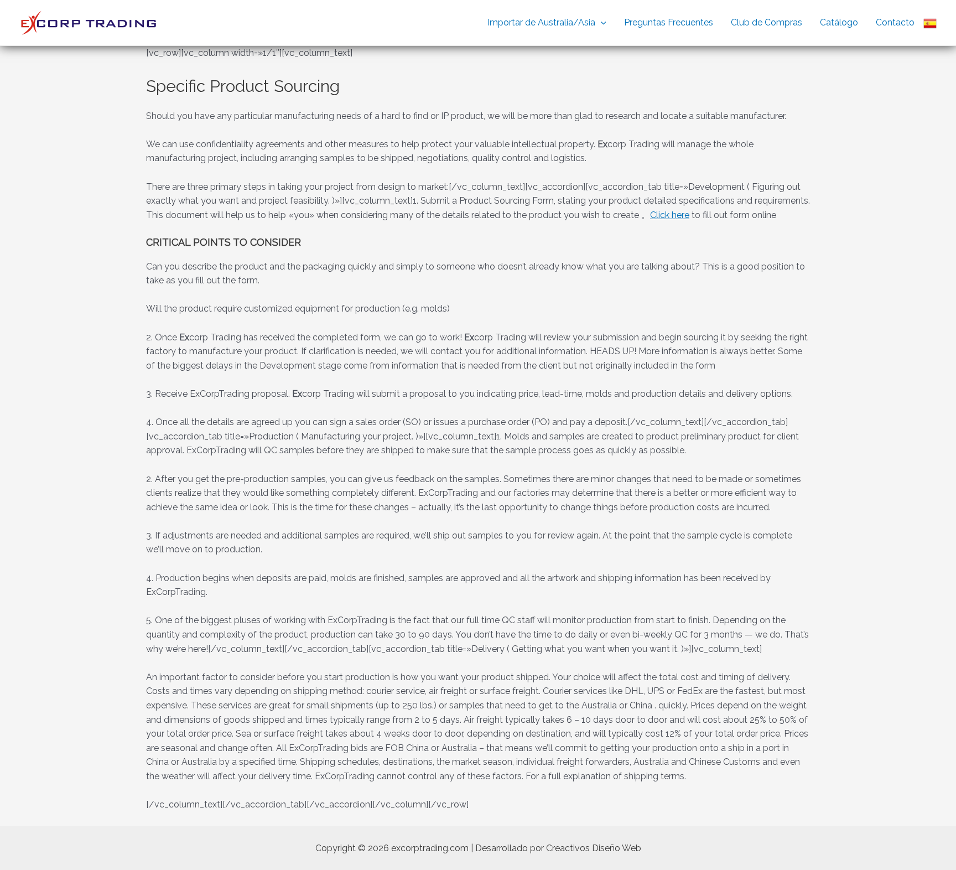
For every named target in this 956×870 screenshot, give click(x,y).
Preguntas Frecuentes (668, 22)
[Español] (930, 22)
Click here (669, 215)
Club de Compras (766, 22)
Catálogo (839, 22)
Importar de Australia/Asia (541, 22)
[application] (600, 22)
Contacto (895, 22)
